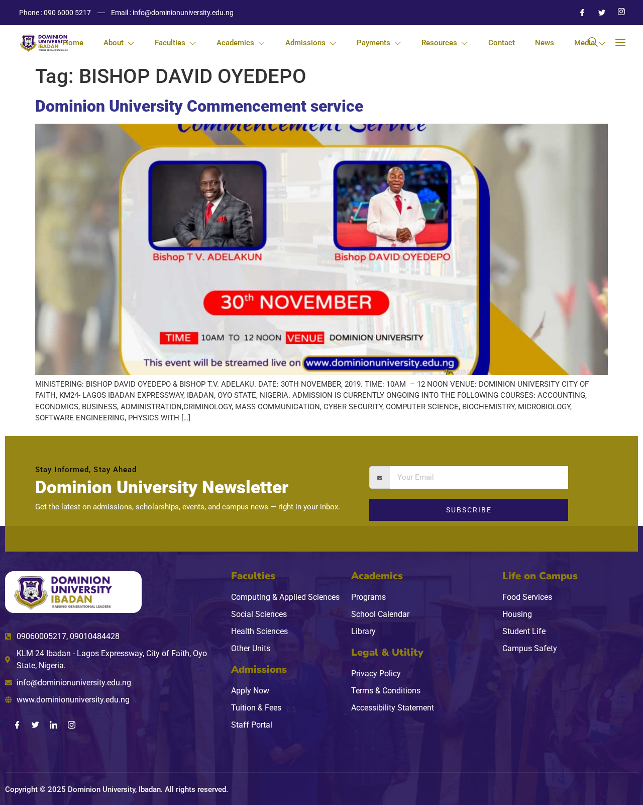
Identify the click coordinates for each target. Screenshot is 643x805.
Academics (235, 42)
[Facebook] (578, 12)
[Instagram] (617, 12)
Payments (373, 42)
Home (73, 42)
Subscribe (469, 510)
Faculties (170, 42)
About (113, 42)
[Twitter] (597, 12)
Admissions (305, 42)
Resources (439, 42)
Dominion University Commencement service (199, 106)
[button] (593, 42)
